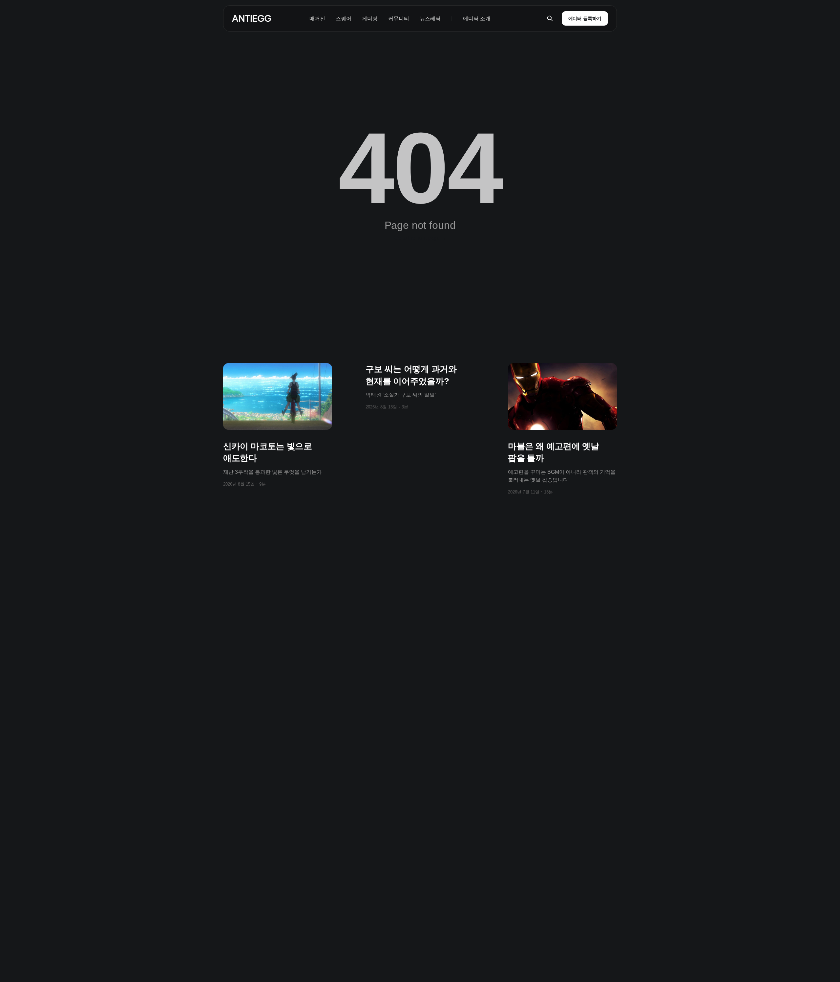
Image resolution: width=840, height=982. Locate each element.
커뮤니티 (398, 18)
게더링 (370, 18)
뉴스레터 (430, 18)
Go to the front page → (420, 238)
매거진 (317, 18)
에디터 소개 (477, 18)
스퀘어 (343, 18)
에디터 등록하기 (584, 18)
